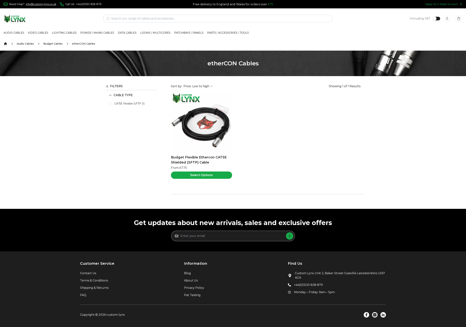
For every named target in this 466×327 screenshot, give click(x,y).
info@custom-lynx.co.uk (41, 4)
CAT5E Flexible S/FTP (129, 103)
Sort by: (176, 86)
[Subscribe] (289, 236)
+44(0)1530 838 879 (308, 285)
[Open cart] (458, 18)
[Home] (5, 44)
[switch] (437, 18)
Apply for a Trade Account (441, 4)
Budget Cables (53, 43)
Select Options (201, 175)
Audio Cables (25, 43)
